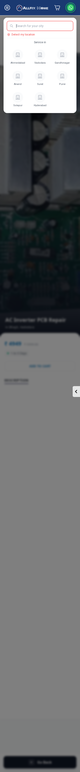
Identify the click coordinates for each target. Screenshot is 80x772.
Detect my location (23, 34)
